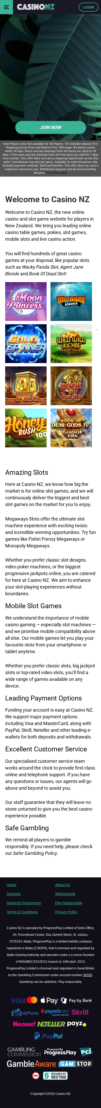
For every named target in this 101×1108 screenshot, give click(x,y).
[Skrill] (80, 1016)
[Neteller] (51, 1028)
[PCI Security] (86, 1055)
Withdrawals (65, 894)
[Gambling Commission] (24, 1055)
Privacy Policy (66, 912)
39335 (87, 975)
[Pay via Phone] (25, 1016)
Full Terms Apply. (57, 173)
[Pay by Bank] (76, 1004)
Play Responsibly (68, 903)
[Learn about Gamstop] (76, 1067)
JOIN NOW (50, 127)
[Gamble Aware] (32, 1067)
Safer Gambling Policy (35, 853)
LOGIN (88, 7)
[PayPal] (50, 1040)
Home (11, 885)
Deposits (14, 894)
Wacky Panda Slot (40, 266)
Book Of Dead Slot (47, 273)
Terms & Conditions (22, 912)
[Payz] (77, 1028)
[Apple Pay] (49, 1004)
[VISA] (23, 1004)
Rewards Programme (24, 903)
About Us (62, 885)
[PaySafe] (55, 1016)
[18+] (36, 1079)
